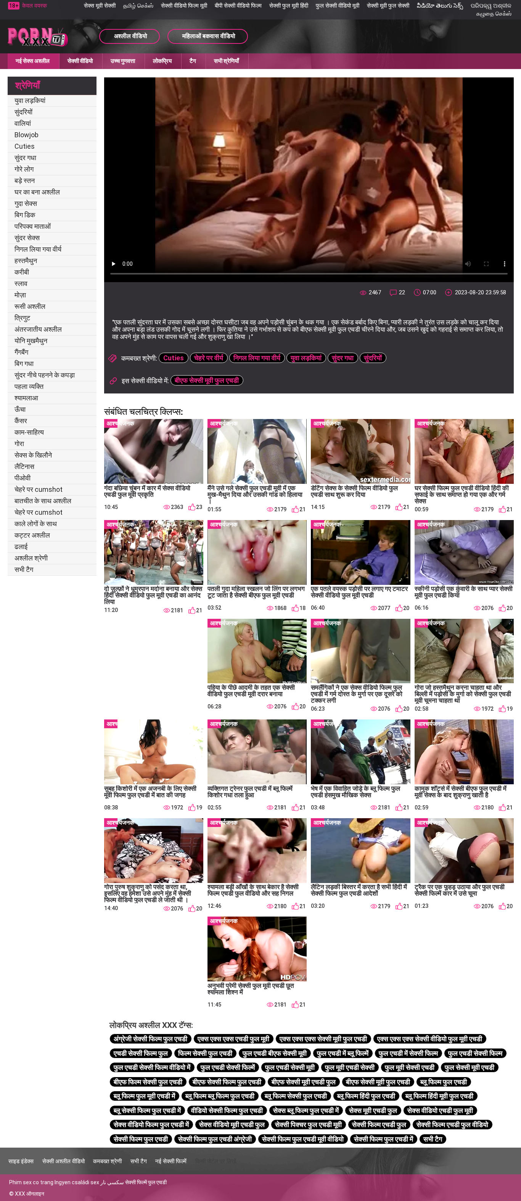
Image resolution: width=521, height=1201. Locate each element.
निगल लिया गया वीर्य (37, 249)
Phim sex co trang (31, 1182)
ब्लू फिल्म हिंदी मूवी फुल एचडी (439, 1096)
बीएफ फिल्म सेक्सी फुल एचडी (148, 1082)
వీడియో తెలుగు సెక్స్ (440, 5)
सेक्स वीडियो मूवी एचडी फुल (232, 1125)
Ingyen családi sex (77, 1182)
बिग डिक (24, 215)
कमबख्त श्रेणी (107, 1161)
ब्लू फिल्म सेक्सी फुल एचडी (296, 1096)
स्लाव (20, 283)
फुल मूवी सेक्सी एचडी (409, 1067)
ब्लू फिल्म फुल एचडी (443, 1082)
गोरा (19, 444)
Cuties (24, 146)
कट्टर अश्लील (32, 535)
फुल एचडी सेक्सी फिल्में (228, 1067)
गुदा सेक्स (25, 203)
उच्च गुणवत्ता (123, 61)
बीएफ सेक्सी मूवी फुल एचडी (207, 380)
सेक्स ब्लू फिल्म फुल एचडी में (306, 1110)
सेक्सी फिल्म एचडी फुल (379, 1125)
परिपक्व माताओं (32, 226)
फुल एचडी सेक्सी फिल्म (475, 1053)
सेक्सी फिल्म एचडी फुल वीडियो (452, 1125)
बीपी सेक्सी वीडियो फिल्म (238, 5)
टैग (193, 61)
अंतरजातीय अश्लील (38, 329)
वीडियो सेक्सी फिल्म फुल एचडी (227, 1110)
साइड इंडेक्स (21, 1161)
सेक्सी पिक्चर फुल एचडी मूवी (308, 1125)
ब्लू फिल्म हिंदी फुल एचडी (366, 1096)
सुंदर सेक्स (27, 238)
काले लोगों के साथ (35, 524)
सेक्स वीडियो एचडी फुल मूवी (440, 1110)
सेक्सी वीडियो (80, 61)
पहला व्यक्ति (28, 386)
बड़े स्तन (24, 181)
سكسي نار (112, 1182)
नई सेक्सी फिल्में (171, 1161)
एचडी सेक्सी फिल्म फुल (141, 1053)
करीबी (21, 272)
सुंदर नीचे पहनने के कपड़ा (44, 375)
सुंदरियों (23, 112)
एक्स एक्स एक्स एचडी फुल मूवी (233, 1039)
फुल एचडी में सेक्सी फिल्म (408, 1053)
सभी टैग (23, 569)
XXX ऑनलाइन (29, 1194)
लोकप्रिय (162, 61)
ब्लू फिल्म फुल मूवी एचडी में (144, 1096)
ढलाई (20, 547)
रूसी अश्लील (29, 306)
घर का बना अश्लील (37, 192)
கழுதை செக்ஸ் (493, 13)
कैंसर (20, 421)
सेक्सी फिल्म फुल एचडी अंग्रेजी (215, 1139)
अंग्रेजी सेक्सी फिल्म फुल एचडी (150, 1039)
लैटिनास (24, 466)
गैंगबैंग (21, 352)
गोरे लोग (24, 169)
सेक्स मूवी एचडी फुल (373, 1110)
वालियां (22, 123)
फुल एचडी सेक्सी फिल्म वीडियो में (152, 1067)
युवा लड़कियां (29, 100)
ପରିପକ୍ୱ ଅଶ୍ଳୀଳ (491, 5)
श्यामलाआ (26, 398)
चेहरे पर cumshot (38, 489)
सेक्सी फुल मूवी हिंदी (288, 5)
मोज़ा (20, 295)
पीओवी (22, 478)
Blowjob (26, 135)
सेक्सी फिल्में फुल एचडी (146, 1182)
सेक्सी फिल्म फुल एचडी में (383, 1139)
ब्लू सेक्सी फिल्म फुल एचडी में (147, 1110)
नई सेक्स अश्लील (33, 61)
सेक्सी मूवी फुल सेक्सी (388, 5)
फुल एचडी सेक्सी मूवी (290, 1067)
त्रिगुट (22, 318)
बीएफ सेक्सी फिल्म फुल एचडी (227, 1082)
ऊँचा (20, 409)
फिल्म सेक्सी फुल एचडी (205, 1053)
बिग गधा (24, 364)
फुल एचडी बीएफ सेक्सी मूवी (275, 1053)
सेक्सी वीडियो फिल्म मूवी (184, 5)
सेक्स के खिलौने (33, 455)
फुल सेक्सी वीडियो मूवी (337, 5)
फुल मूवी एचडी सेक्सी (350, 1067)
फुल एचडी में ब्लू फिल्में (342, 1053)
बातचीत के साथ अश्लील (42, 501)
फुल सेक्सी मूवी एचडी (469, 1067)
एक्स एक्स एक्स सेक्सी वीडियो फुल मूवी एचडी (429, 1039)
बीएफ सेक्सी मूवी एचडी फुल (304, 1082)
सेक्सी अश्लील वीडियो (63, 1161)
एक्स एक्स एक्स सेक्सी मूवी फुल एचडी (323, 1039)
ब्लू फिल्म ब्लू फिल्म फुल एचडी (219, 1096)
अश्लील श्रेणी (31, 558)
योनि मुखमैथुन (30, 341)
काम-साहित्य (29, 432)
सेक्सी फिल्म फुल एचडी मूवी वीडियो (303, 1139)
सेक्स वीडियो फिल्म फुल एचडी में (151, 1125)
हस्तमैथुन (25, 261)
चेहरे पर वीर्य (208, 358)
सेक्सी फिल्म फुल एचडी (141, 1139)
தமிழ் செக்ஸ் (138, 5)
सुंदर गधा (25, 158)
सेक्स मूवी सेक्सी (100, 5)
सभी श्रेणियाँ (226, 61)
